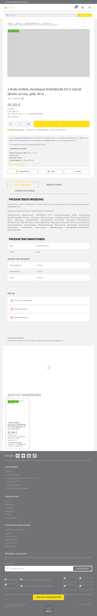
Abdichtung (46, 23)
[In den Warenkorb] (61, 124)
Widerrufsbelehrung (10, 546)
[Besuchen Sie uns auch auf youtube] (23, 456)
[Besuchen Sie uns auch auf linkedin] (35, 456)
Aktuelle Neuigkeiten (11, 518)
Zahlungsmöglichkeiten (11, 540)
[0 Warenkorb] (82, 7)
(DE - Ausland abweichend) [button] (55, 130)
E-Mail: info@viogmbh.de (13, 485)
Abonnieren (82, 568)
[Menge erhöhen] (28, 124)
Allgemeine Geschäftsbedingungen (14, 530)
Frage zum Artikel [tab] (25, 191)
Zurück (10, 23)
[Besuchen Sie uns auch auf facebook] (18, 456)
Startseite (18, 23)
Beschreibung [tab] (23, 185)
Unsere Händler (9, 508)
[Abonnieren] (7, 568)
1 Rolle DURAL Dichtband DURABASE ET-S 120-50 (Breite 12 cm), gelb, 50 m (33, 25)
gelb (38, 252)
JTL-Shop (89, 604)
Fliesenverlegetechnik (32, 23)
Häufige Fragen (9, 511)
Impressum (8, 533)
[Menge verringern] (10, 124)
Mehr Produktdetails (17, 164)
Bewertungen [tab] (54, 185)
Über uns (7, 501)
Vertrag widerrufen (48, 597)
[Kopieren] (22, 98)
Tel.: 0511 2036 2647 (12, 482)
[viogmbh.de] (10, 7)
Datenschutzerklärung (11, 536)
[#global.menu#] (89, 7)
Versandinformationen (11, 543)
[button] (17, 410)
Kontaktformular (9, 504)
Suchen (85, 15)
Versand (25, 114)
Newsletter (8, 514)
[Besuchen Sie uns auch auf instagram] (29, 456)
